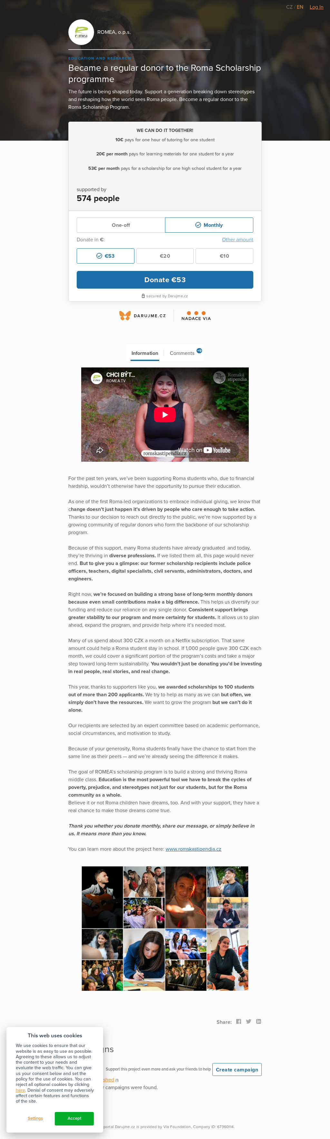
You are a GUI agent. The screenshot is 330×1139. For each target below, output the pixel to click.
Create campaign (237, 1070)
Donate (165, 279)
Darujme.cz (125, 1127)
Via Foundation (177, 1127)
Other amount (237, 239)
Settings (35, 1118)
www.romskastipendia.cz (193, 849)
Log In (317, 7)
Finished (104, 1080)
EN (300, 7)
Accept (74, 1118)
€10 (224, 256)
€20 (165, 256)
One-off (121, 225)
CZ (290, 7)
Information (144, 353)
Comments (186, 352)
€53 (108, 256)
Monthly (212, 225)
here (20, 1090)
